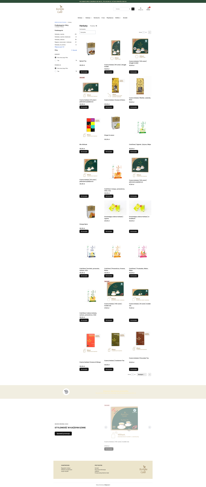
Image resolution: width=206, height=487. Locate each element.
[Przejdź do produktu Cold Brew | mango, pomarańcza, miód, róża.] (115, 171)
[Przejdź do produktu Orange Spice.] (91, 211)
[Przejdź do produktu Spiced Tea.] (91, 48)
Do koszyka (84, 72)
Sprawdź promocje (63, 433)
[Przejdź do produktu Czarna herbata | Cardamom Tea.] (115, 341)
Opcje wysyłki (64, 471)
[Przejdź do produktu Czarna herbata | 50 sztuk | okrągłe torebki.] (115, 50)
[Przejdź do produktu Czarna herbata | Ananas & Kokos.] (115, 87)
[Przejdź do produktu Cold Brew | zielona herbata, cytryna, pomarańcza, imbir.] (91, 295)
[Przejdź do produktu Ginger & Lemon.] (115, 122)
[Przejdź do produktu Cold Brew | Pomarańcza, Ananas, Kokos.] (115, 251)
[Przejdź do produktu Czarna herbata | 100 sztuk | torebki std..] (115, 291)
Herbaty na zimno (65, 45)
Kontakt (97, 468)
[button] (132, 9)
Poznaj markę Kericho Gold (102, 473)
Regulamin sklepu (65, 468)
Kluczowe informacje (100, 469)
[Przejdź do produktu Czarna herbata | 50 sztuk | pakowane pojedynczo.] (91, 167)
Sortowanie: (83, 29)
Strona (140, 32)
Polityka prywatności (66, 469)
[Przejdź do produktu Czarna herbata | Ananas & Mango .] (91, 342)
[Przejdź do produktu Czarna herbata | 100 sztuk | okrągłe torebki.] (140, 48)
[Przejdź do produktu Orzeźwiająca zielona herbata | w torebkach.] (140, 207)
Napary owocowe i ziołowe (65, 42)
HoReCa (97, 471)
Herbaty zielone (65, 39)
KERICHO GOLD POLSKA (60, 22)
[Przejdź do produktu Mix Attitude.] (91, 127)
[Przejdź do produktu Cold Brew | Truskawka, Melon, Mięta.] (140, 251)
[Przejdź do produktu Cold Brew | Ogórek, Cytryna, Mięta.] (140, 127)
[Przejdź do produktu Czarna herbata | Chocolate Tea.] (140, 340)
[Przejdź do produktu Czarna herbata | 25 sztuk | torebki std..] (140, 291)
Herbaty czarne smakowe (65, 37)
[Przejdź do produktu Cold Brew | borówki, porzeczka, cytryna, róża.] (91, 251)
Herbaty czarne (65, 34)
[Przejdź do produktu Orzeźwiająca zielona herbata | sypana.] (115, 207)
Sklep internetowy (102, 484)
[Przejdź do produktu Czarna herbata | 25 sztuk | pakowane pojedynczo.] (91, 87)
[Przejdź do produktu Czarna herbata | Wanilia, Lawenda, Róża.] (140, 86)
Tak (58, 60)
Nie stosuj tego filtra (62, 57)
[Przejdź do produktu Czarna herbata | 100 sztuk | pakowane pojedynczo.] (140, 167)
